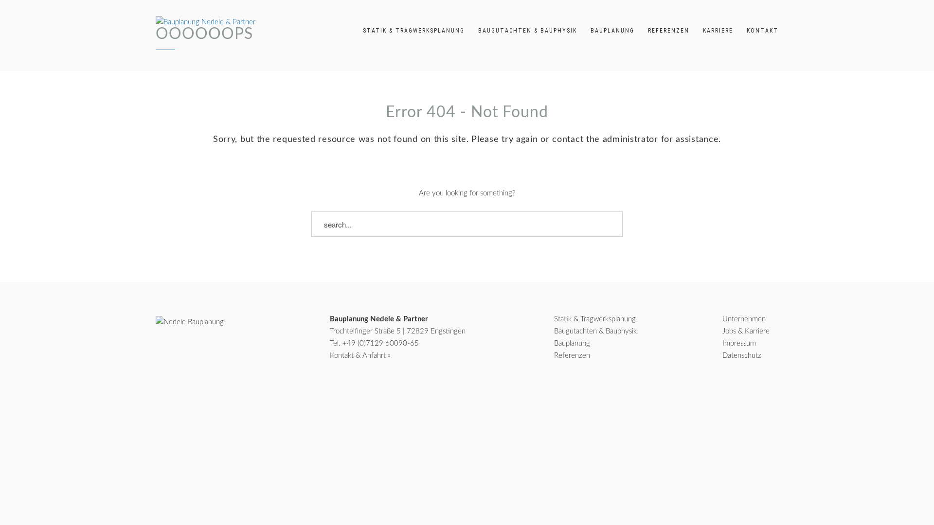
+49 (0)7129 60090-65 (380, 343)
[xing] (742, 394)
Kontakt (762, 30)
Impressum (739, 343)
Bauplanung (612, 30)
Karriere (718, 30)
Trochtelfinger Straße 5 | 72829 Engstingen (398, 331)
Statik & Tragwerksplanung (414, 30)
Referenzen (668, 30)
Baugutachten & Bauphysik (527, 30)
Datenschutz (741, 355)
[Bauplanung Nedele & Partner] (205, 22)
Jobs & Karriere (746, 331)
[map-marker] (770, 394)
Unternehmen (744, 319)
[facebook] (715, 394)
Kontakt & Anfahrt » (360, 355)
